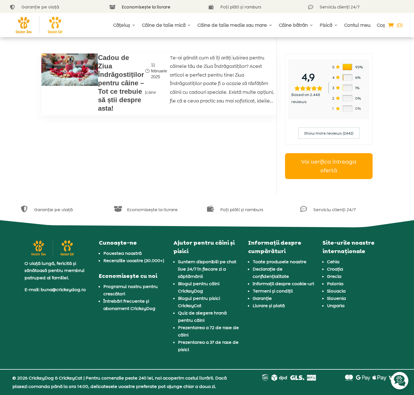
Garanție (262, 298)
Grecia (334, 276)
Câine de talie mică (164, 25)
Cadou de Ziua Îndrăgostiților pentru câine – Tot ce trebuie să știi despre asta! (121, 83)
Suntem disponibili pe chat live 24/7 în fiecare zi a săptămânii (207, 269)
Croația (335, 269)
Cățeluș (121, 25)
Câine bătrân (293, 25)
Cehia (333, 262)
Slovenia (336, 298)
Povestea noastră (122, 253)
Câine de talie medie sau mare (232, 25)
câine (151, 92)
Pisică (326, 25)
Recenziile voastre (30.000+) (133, 261)
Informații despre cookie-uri (283, 284)
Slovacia (336, 291)
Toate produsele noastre (279, 262)
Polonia (335, 284)
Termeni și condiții (273, 291)
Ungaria (335, 306)
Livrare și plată (269, 306)
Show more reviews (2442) (328, 133)
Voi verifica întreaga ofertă (328, 166)
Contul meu (357, 25)
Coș (381, 25)
